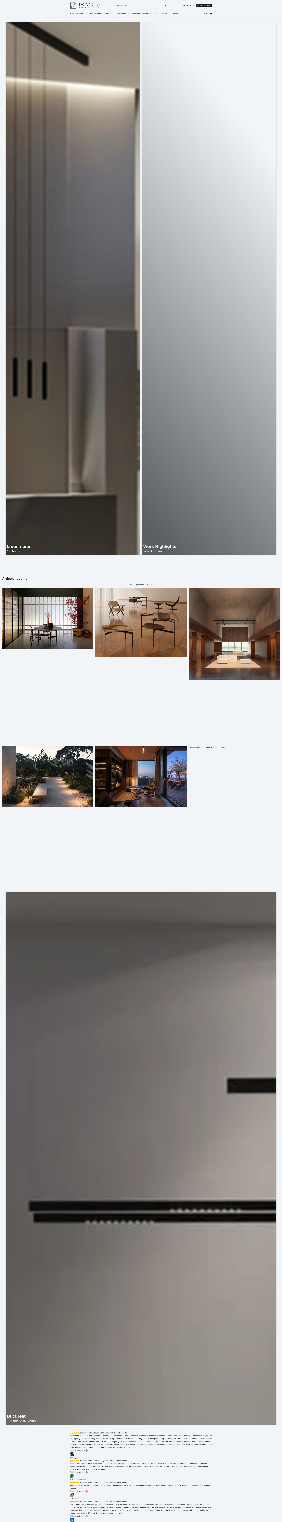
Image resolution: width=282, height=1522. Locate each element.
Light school (139, 585)
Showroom (136, 13)
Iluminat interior (76, 13)
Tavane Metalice (123, 13)
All (131, 585)
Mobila (149, 585)
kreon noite (18, 546)
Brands (176, 13)
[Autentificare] (184, 5)
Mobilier (109, 13)
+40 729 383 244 (205, 5)
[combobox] (139, 5)
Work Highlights (159, 546)
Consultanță (147, 13)
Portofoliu (166, 13)
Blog (157, 13)
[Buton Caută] (166, 5)
